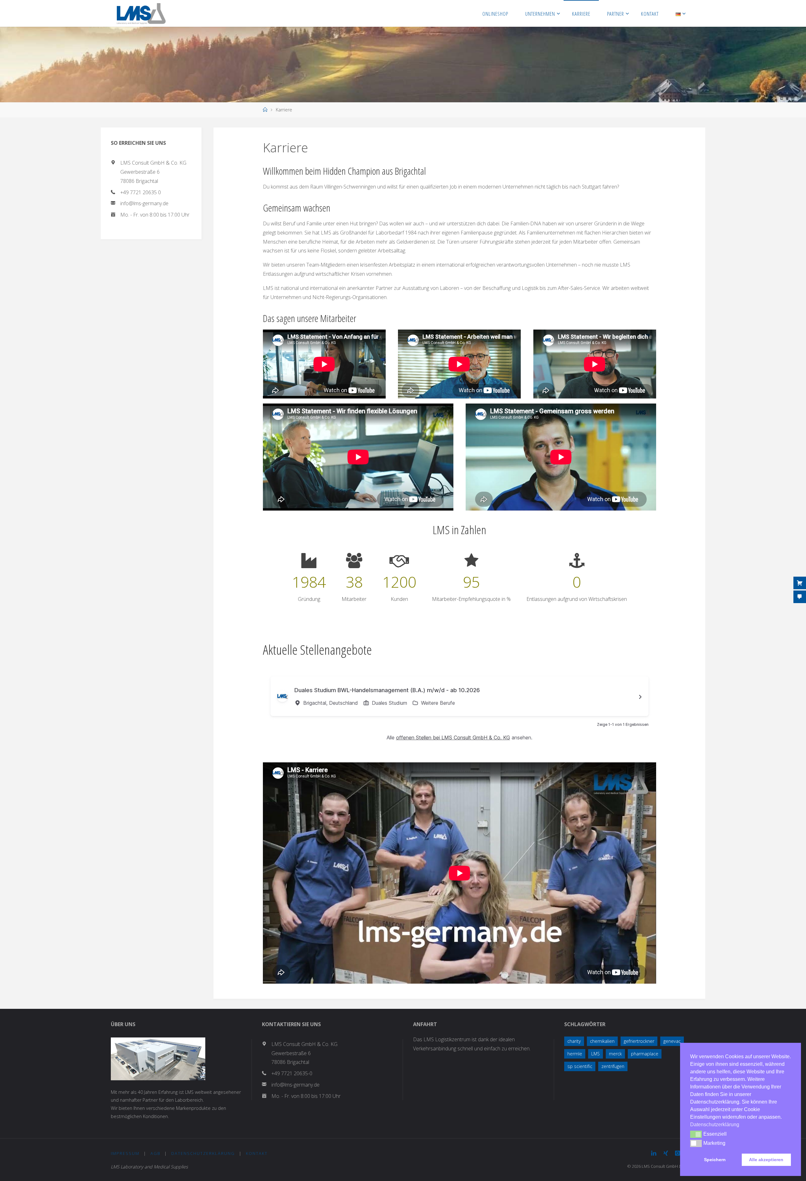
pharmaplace (644, 1054)
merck (615, 1054)
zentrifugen (612, 1066)
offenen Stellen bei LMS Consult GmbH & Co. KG (453, 737)
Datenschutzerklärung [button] (714, 1124)
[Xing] (666, 1153)
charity (574, 1041)
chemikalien (602, 1041)
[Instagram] (678, 1153)
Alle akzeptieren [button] (766, 1159)
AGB (155, 1153)
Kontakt (257, 1153)
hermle (574, 1054)
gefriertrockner (639, 1041)
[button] (696, 1134)
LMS (595, 1054)
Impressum (125, 1153)
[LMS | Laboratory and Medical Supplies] (141, 13)
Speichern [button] (715, 1159)
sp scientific (579, 1066)
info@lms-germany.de (144, 203)
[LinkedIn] (654, 1153)
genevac (672, 1041)
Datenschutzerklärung (203, 1153)
